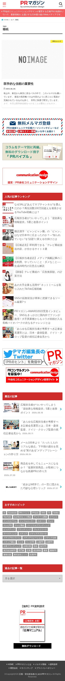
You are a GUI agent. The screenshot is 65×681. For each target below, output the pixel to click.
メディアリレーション (32, 538)
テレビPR (7, 525)
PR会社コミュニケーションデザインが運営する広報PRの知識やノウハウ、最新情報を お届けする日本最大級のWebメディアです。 (33, 13)
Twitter (56, 513)
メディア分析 (50, 538)
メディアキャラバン (12, 538)
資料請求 (53, 664)
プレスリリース (40, 529)
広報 (29, 550)
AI (4, 513)
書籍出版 (7, 555)
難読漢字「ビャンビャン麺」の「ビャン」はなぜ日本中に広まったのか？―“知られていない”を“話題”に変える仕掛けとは (38, 235)
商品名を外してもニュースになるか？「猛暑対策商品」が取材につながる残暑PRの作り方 (31, 469)
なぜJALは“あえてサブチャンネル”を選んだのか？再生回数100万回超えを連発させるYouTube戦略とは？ (38, 208)
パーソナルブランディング (38, 525)
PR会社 (35, 513)
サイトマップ (27, 668)
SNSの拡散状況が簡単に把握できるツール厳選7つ (37, 300)
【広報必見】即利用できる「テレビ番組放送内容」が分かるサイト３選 (38, 247)
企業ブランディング (12, 546)
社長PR (33, 555)
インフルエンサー (27, 521)
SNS (43, 513)
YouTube (7, 517)
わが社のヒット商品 (22, 517)
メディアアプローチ (38, 534)
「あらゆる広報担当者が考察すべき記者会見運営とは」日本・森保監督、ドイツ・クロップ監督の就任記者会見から (38, 332)
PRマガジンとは (24, 664)
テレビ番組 (19, 525)
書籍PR (53, 550)
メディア (23, 534)
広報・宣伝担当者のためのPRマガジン (35, 674)
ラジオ (20, 542)
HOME (11, 664)
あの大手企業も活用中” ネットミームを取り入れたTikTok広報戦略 (37, 286)
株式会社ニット (20, 555)
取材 (35, 546)
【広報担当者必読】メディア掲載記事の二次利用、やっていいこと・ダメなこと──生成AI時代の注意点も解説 (38, 262)
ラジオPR (30, 542)
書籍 (45, 550)
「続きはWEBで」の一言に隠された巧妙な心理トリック (40, 486)
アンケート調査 (40, 517)
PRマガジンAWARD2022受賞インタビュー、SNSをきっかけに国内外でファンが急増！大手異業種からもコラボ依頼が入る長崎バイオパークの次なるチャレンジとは (32, 317)
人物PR (40, 542)
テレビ (50, 521)
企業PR (49, 542)
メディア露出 (9, 542)
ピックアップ (9, 529)
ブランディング (24, 529)
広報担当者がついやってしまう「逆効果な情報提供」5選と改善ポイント (38, 220)
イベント (53, 517)
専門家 (21, 550)
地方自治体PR (9, 550)
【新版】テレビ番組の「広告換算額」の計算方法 (38, 273)
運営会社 (14, 668)
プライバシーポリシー (45, 668)
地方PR (43, 546)
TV (49, 513)
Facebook (12, 513)
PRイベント (24, 513)
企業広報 (27, 546)
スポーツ (41, 521)
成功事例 (37, 550)
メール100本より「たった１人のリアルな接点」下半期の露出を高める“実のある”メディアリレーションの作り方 (30, 448)
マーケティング (10, 534)
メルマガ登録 (40, 664)
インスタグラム (10, 521)
